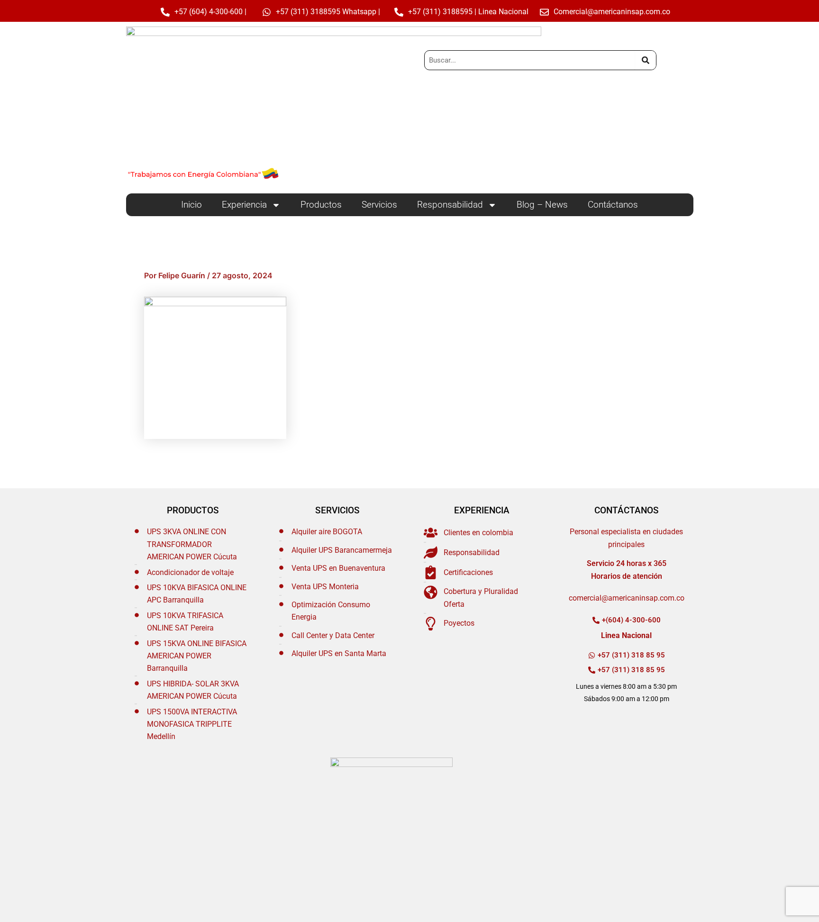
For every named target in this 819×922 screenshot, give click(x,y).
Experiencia (244, 204)
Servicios (379, 204)
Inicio (191, 204)
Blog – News (542, 204)
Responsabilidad (450, 204)
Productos (321, 204)
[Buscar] (645, 60)
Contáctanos (613, 204)
